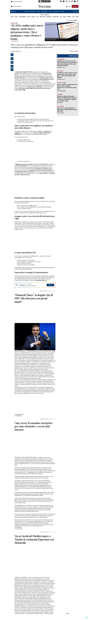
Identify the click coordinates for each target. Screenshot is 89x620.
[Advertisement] (25, 62)
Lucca (37, 16)
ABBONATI (75, 6)
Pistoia (64, 16)
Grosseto (33, 16)
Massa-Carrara (43, 16)
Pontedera (69, 16)
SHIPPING (62, 11)
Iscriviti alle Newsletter (17, 1)
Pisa (61, 16)
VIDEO (50, 11)
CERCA (76, 11)
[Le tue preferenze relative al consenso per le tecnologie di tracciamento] (86, 617)
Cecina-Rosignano (22, 16)
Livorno (12, 16)
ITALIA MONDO (32, 11)
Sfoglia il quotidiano (17, 6)
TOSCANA (26, 11)
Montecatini (49, 16)
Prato (73, 16)
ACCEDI (69, 6)
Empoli (28, 16)
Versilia (77, 16)
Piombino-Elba (56, 16)
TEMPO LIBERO (44, 11)
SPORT (38, 11)
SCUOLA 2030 (56, 11)
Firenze (16, 16)
